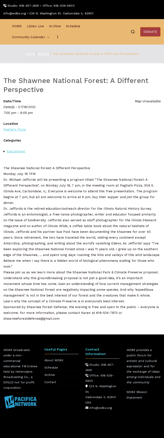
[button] (47, 37)
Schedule (73, 26)
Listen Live (35, 26)
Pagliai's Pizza (14, 129)
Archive (55, 26)
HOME (17, 26)
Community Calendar (28, 37)
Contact (50, 382)
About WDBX (53, 360)
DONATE (150, 32)
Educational (16, 151)
